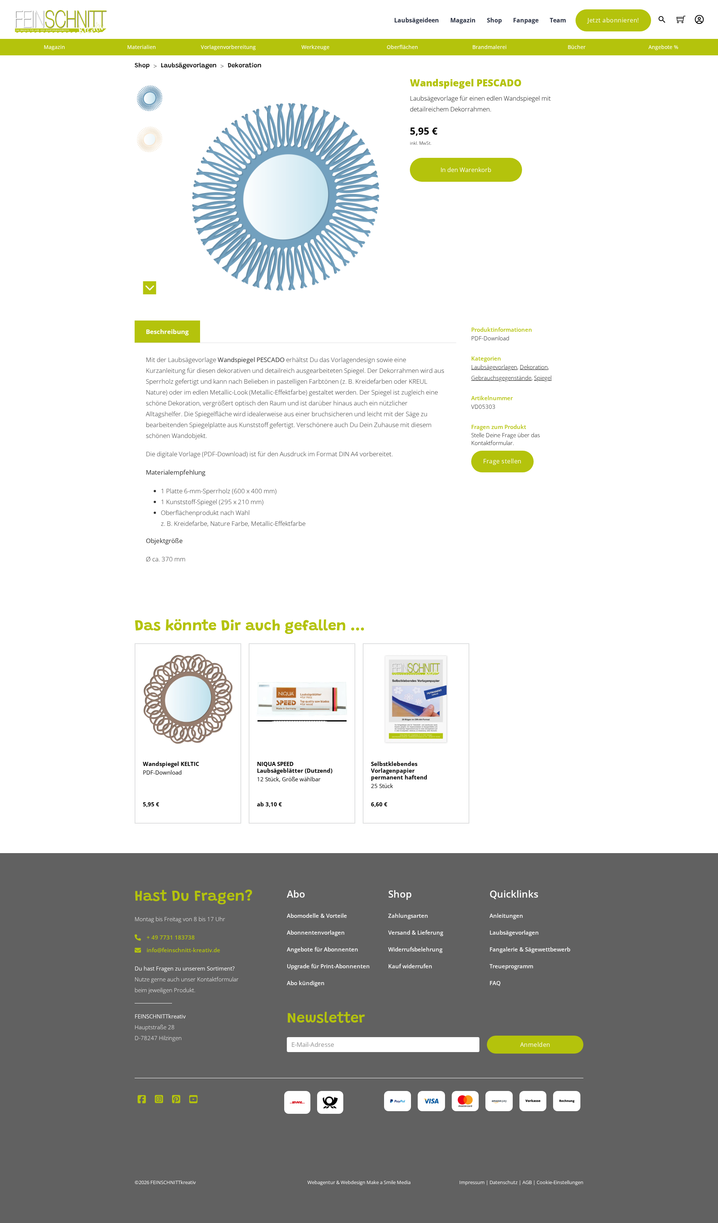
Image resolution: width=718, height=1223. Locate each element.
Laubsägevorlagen (189, 66)
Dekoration (244, 66)
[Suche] (663, 20)
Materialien (141, 47)
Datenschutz (504, 1182)
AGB (527, 1182)
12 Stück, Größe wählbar (288, 779)
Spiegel (543, 377)
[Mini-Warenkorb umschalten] (680, 19)
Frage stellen (502, 461)
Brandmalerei (489, 47)
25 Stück (382, 786)
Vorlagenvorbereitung (228, 47)
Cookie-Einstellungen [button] (560, 1182)
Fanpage (525, 20)
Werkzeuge (315, 47)
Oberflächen (402, 47)
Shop (494, 20)
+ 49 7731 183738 (171, 937)
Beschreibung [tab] (167, 331)
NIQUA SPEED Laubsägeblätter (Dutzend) (294, 767)
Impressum (472, 1182)
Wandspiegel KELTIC (171, 763)
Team (558, 20)
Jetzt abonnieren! (613, 20)
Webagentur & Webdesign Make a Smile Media (359, 1182)
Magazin (463, 20)
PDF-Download (162, 772)
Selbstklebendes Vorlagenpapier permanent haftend (399, 770)
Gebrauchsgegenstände (501, 377)
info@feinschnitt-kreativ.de (183, 950)
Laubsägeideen (416, 20)
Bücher (577, 47)
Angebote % (663, 47)
